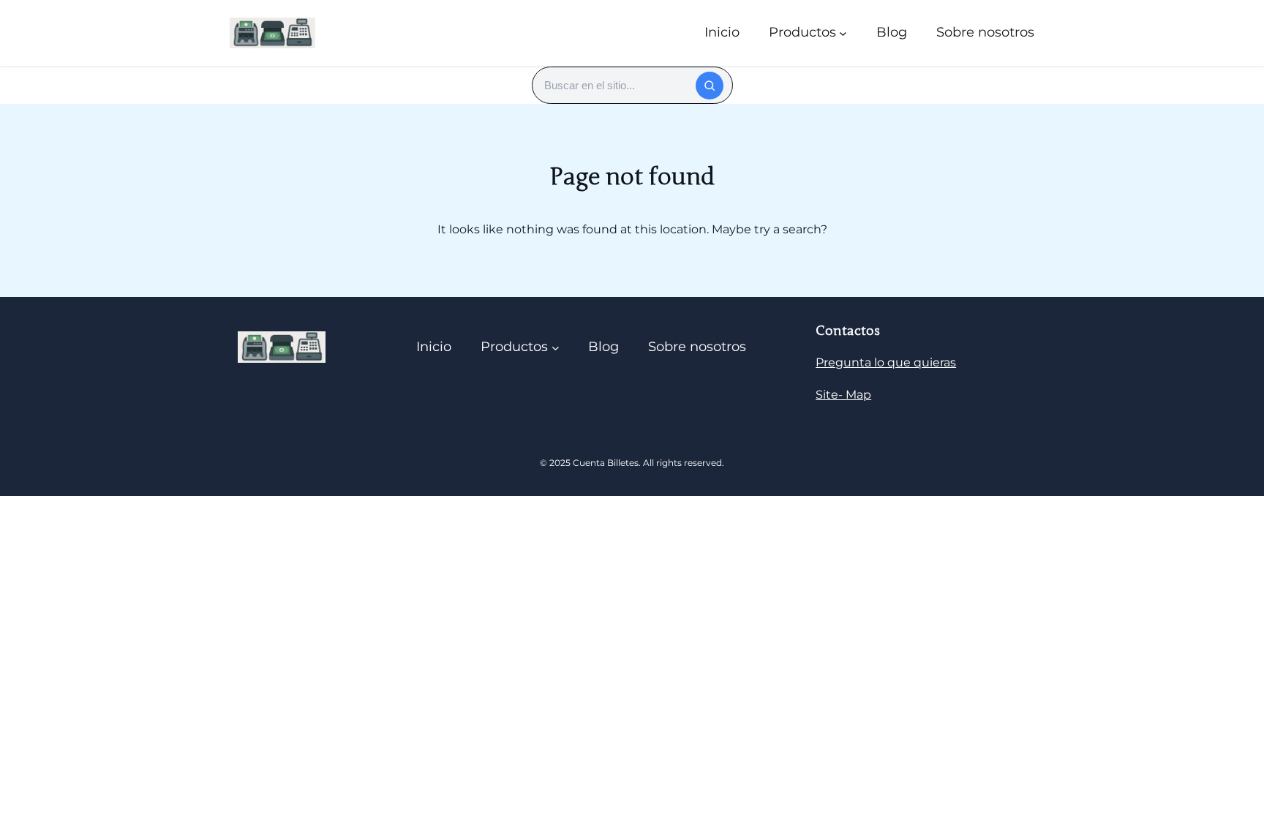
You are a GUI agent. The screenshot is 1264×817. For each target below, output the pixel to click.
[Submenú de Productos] (843, 33)
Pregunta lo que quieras (886, 362)
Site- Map (843, 395)
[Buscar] (709, 85)
